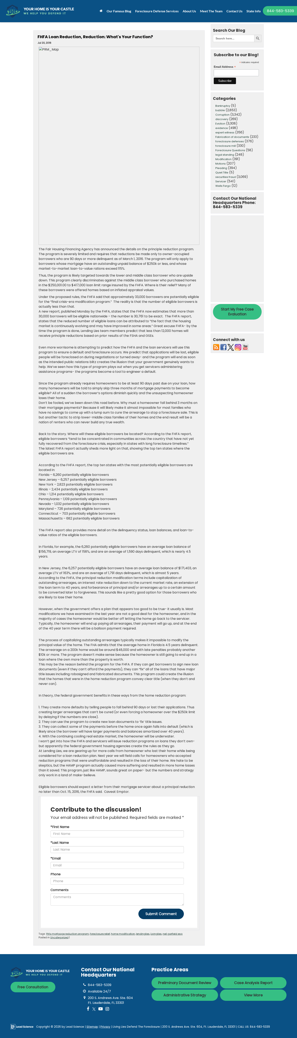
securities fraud (225, 177)
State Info (253, 11)
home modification (123, 934)
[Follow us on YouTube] (245, 347)
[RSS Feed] (216, 347)
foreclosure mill (225, 146)
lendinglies (143, 934)
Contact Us (234, 11)
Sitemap (92, 1027)
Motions (220, 164)
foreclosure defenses (229, 141)
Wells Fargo (223, 186)
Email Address (225, 67)
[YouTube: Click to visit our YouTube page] (100, 1009)
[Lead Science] (22, 1026)
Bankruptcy (222, 106)
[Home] (101, 10)
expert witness (224, 132)
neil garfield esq (172, 934)
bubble (220, 110)
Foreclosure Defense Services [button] (157, 11)
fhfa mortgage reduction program (67, 934)
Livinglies (156, 934)
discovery (221, 119)
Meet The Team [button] (211, 11)
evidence (221, 128)
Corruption (222, 115)
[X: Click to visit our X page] (94, 1009)
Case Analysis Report (253, 982)
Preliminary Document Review (184, 982)
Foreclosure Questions (230, 150)
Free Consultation (33, 987)
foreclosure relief (100, 934)
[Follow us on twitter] (230, 347)
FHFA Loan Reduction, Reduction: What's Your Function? (95, 37)
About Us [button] (189, 11)
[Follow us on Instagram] (238, 347)
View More (253, 995)
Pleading (221, 168)
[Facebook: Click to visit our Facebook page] (88, 1009)
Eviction (220, 124)
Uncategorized (59, 937)
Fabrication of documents (232, 137)
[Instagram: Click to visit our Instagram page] (107, 1009)
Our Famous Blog (119, 11)
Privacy (105, 1027)
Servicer (220, 181)
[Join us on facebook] (223, 347)
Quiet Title (221, 172)
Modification (223, 159)
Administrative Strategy (184, 995)
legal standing (224, 155)
